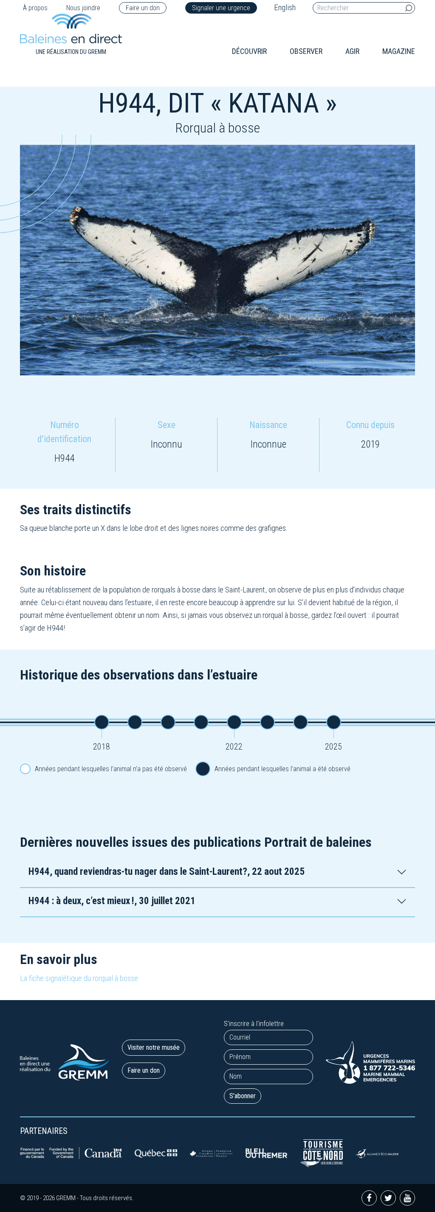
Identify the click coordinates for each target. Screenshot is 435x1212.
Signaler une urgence (221, 8)
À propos (35, 8)
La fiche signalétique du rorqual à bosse (79, 978)
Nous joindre (83, 8)
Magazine (398, 51)
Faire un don (143, 8)
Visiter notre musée (153, 1047)
